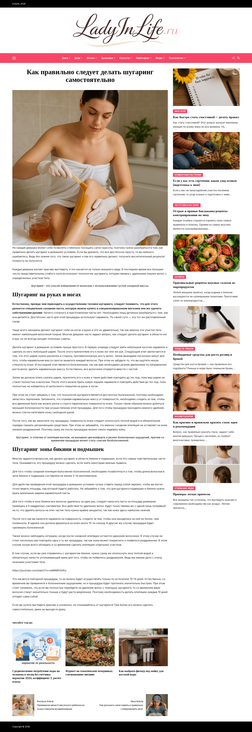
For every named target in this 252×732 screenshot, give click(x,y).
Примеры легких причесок (191, 494)
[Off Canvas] (14, 58)
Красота (124, 57)
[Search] (238, 58)
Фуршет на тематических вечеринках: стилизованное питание (89, 673)
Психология (176, 57)
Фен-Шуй (180, 111)
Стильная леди (184, 488)
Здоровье (107, 57)
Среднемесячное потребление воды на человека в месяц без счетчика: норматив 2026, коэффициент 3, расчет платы (36, 676)
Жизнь (91, 57)
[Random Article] (233, 57)
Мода (159, 57)
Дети (65, 57)
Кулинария (142, 57)
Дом (77, 57)
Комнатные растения (188, 175)
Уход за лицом (184, 348)
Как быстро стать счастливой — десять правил (206, 117)
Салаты (179, 277)
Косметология (184, 416)
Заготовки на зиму (187, 205)
